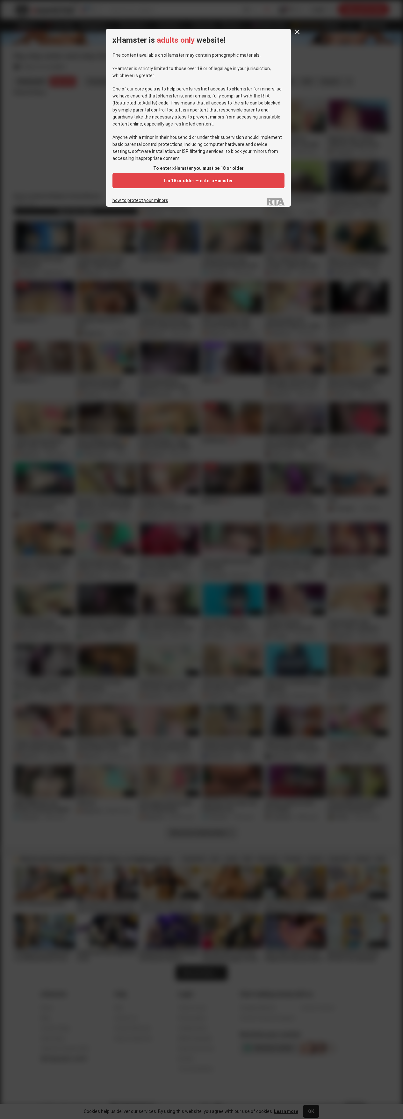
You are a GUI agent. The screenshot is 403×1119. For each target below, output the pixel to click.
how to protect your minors (140, 200)
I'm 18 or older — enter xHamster (198, 180)
